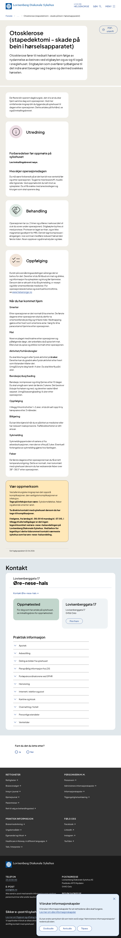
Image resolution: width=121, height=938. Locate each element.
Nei (32, 752)
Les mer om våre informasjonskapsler (57, 912)
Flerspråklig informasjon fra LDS (34, 668)
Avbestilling (24, 653)
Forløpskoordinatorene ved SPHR (36, 676)
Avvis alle (67, 928)
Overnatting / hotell (28, 707)
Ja (20, 752)
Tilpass (84, 928)
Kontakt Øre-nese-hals (24, 593)
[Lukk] (114, 899)
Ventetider (24, 722)
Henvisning (24, 684)
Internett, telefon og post (31, 691)
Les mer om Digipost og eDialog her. (22, 917)
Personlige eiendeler (29, 714)
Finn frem (74, 621)
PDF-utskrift (110, 30)
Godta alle (48, 928)
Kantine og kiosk (27, 699)
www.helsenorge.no (22, 292)
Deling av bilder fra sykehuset (33, 661)
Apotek (22, 645)
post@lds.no (11, 889)
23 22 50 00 (11, 879)
